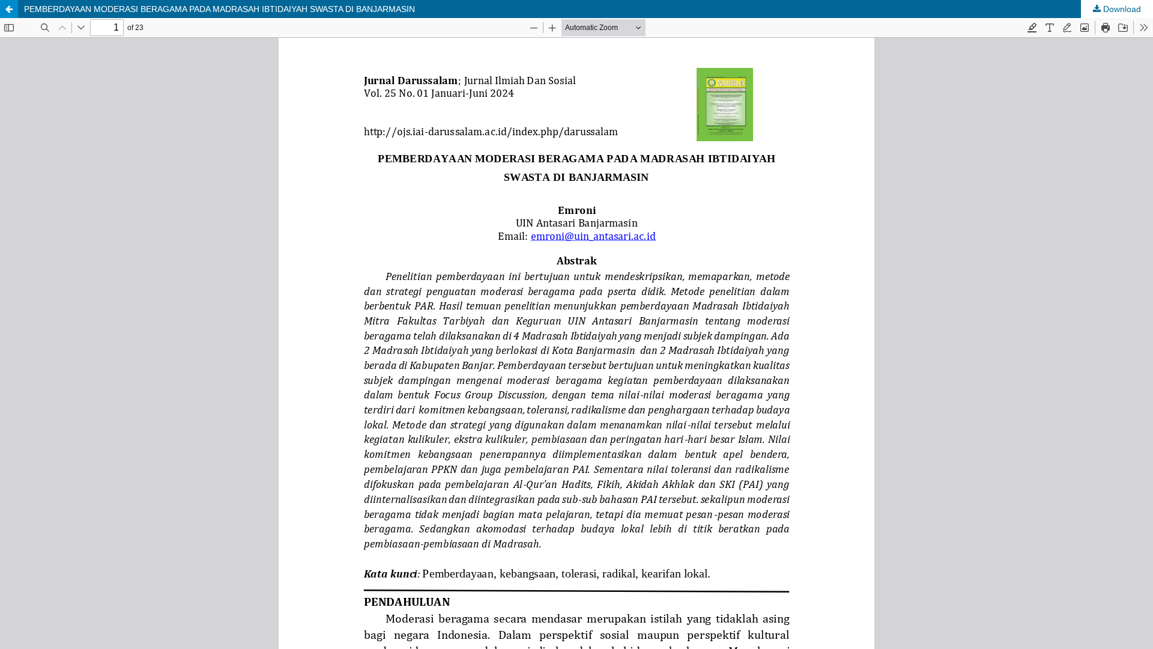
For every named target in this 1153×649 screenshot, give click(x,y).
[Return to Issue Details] (9, 9)
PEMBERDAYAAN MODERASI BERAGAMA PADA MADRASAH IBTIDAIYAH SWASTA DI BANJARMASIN (219, 9)
